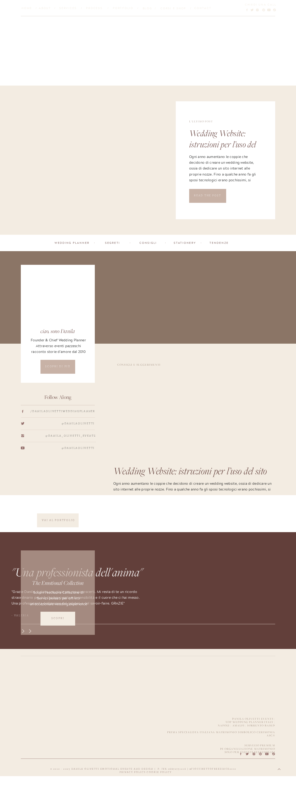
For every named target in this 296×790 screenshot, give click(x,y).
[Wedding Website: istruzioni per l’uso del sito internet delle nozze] (96, 160)
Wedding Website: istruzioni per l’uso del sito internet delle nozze (224, 145)
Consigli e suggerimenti (139, 364)
